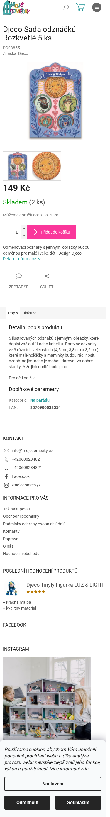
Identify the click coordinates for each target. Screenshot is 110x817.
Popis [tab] (13, 313)
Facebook (21, 476)
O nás (8, 546)
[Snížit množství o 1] (24, 235)
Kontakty (11, 531)
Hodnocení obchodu (21, 553)
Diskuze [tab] (29, 313)
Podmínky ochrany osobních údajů (34, 524)
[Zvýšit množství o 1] (24, 228)
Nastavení (52, 783)
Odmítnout (27, 802)
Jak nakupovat (16, 509)
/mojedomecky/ (26, 485)
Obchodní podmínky (21, 516)
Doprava (10, 539)
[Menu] (97, 7)
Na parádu (40, 400)
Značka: (15, 53)
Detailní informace (19, 258)
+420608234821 (27, 459)
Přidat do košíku (55, 232)
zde (84, 769)
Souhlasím (78, 802)
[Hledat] (66, 7)
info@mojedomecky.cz (32, 450)
